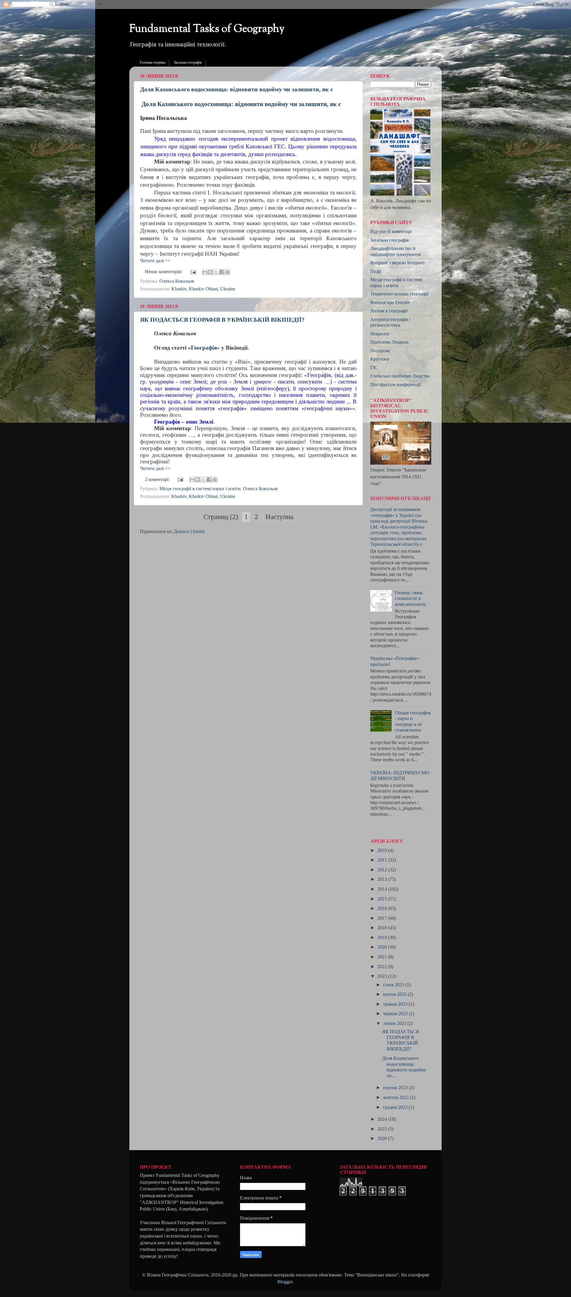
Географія (204, 348)
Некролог (380, 334)
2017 (382, 918)
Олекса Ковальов (176, 281)
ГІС (374, 367)
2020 (382, 947)
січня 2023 (394, 985)
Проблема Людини (389, 342)
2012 (382, 869)
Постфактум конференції (395, 384)
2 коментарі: (158, 479)
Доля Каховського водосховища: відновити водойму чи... (404, 1067)
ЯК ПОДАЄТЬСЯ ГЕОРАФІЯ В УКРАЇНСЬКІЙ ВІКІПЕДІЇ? (222, 319)
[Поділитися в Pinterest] (227, 272)
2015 (382, 899)
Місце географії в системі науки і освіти (200, 488)
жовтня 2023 (396, 1097)
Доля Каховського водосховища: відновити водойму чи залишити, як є (236, 89)
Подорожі (380, 350)
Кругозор (379, 359)
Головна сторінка (152, 62)
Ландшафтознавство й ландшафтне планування (395, 251)
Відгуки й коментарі (391, 231)
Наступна (279, 517)
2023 (382, 976)
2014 (382, 889)
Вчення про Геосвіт (390, 302)
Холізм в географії (388, 311)
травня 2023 (396, 1004)
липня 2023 (395, 1023)
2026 (382, 1138)
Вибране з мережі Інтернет (397, 262)
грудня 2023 (396, 1107)
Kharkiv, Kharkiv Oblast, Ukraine (203, 289)
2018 (382, 927)
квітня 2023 (395, 994)
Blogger (284, 1282)
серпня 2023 (396, 1087)
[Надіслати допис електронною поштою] (192, 271)
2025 (382, 1129)
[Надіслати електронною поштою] (205, 272)
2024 (382, 1119)
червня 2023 (396, 1013)
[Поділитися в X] (216, 272)
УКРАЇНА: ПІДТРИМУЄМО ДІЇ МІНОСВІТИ (399, 775)
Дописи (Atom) (189, 531)
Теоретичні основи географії (399, 294)
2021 (382, 957)
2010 (382, 850)
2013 (382, 879)
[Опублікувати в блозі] (211, 272)
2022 (382, 966)
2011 (382, 860)
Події (375, 271)
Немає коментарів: (164, 271)
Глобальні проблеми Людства (400, 376)
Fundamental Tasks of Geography (207, 29)
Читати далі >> (155, 260)
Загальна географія (188, 62)
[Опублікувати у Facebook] (222, 272)
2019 (382, 937)
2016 (382, 908)
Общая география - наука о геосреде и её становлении (413, 721)
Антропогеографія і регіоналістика (390, 322)
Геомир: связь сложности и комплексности (410, 598)
